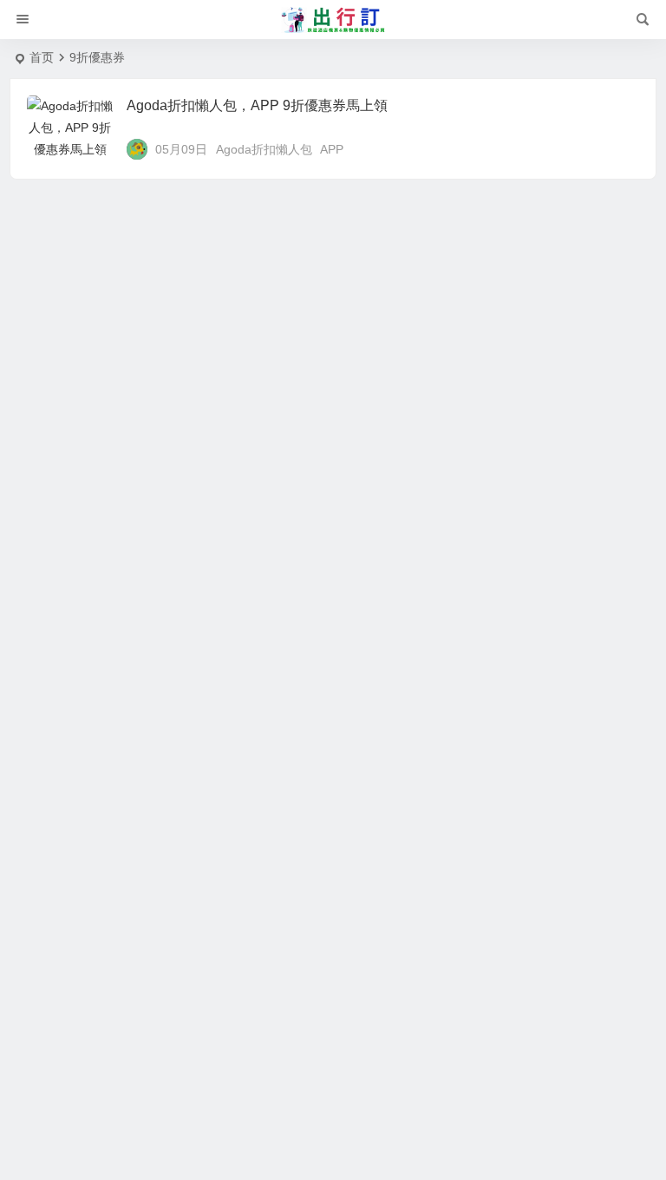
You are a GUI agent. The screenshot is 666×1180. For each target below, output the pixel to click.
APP (331, 149)
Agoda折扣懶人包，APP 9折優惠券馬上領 (257, 105)
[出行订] (333, 20)
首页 (41, 57)
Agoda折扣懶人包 (264, 149)
